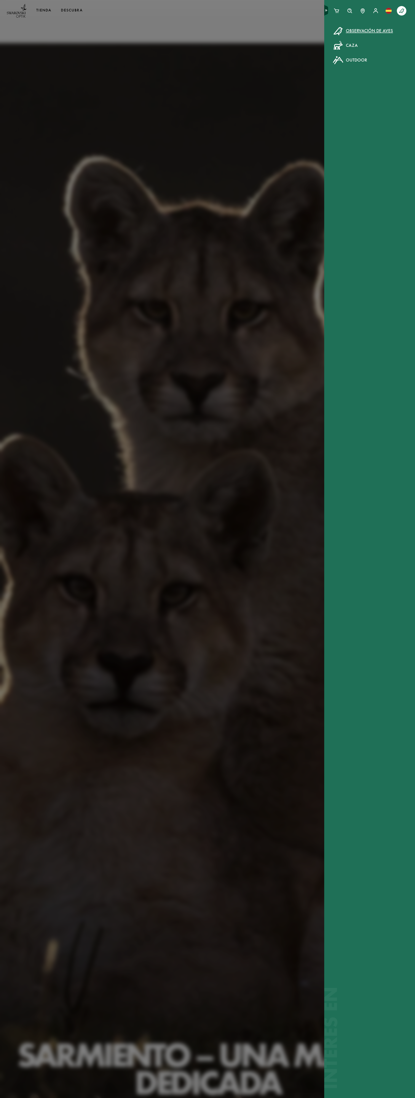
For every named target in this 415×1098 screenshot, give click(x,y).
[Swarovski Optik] (17, 11)
